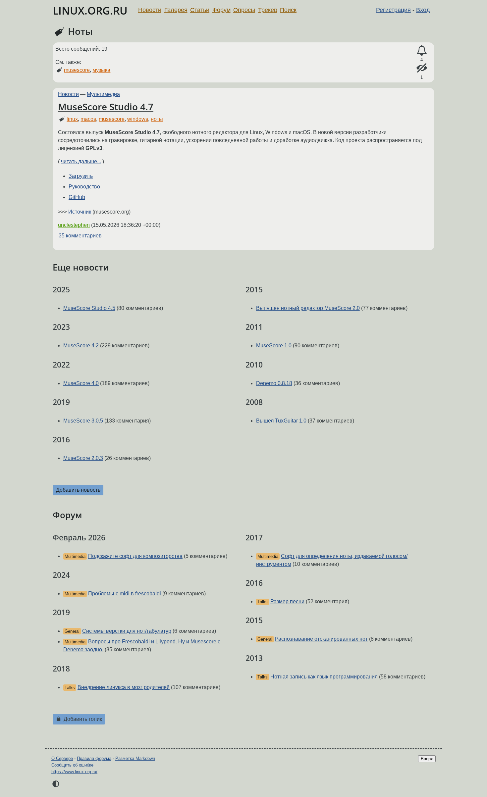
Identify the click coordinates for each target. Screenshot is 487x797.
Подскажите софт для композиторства (135, 556)
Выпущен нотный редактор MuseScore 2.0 (308, 308)
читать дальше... (81, 161)
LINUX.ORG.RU (90, 10)
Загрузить (81, 176)
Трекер (267, 10)
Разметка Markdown (135, 758)
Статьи (199, 10)
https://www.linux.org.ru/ (74, 771)
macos (88, 119)
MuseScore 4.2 (81, 345)
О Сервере (62, 758)
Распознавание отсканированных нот (321, 639)
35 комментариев (80, 235)
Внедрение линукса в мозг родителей (124, 687)
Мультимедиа (103, 94)
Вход (423, 10)
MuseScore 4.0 (81, 383)
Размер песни (287, 601)
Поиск (288, 10)
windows (137, 119)
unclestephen (74, 225)
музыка (101, 70)
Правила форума (94, 758)
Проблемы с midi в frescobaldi (124, 593)
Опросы (244, 10)
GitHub (77, 197)
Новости (149, 10)
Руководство (84, 186)
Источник (79, 212)
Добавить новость (78, 490)
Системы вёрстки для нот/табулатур (126, 631)
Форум (221, 10)
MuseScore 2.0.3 (83, 458)
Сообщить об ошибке (72, 765)
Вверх (427, 758)
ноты (157, 119)
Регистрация (393, 10)
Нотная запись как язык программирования (324, 676)
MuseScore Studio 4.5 (89, 308)
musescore (77, 70)
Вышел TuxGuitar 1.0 (281, 420)
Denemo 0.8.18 (274, 383)
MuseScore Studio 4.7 (105, 106)
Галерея (176, 10)
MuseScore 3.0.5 (83, 420)
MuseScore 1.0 (274, 345)
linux (72, 119)
